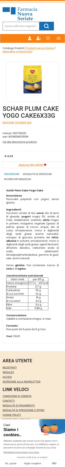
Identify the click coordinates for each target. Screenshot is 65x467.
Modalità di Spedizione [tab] (37, 174)
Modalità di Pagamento (19, 405)
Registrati (10, 367)
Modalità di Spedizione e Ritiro (23, 410)
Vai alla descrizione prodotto (20, 142)
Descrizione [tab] (11, 174)
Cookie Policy (12, 415)
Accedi (7, 377)
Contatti (9, 400)
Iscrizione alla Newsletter (21, 381)
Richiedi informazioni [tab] (17, 179)
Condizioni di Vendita (17, 396)
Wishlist (8, 372)
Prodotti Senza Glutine (40, 48)
